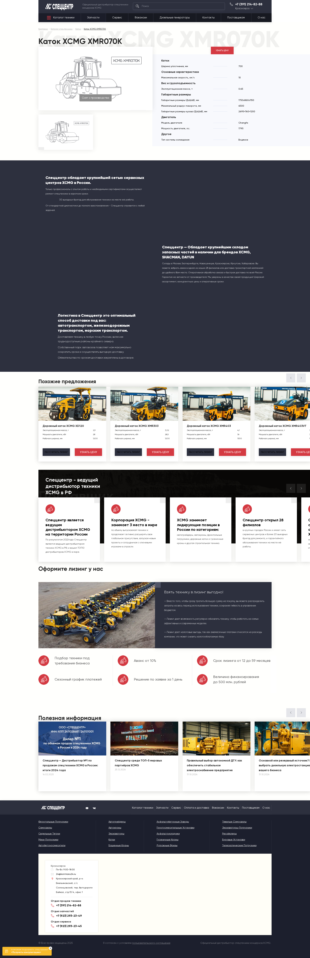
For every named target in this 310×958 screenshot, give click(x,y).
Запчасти (93, 17)
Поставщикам (236, 17)
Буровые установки (233, 839)
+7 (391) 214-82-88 (248, 4)
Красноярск (242, 8)
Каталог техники (63, 17)
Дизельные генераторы (175, 17)
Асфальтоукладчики (168, 833)
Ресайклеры (229, 833)
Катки (111, 839)
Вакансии (141, 17)
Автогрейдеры (117, 821)
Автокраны (114, 827)
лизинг (56, 452)
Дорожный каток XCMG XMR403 (209, 426)
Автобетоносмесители (51, 845)
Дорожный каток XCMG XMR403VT (282, 426)
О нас (261, 17)
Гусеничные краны (167, 839)
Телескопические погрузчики (239, 845)
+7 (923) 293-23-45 (69, 926)
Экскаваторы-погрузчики (237, 827)
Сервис (117, 17)
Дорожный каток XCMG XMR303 (137, 426)
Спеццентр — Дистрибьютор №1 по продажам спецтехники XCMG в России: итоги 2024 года (70, 765)
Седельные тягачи (49, 833)
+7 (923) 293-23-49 (69, 915)
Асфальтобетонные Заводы (173, 821)
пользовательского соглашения (151, 943)
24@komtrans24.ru (66, 874)
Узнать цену (222, 50)
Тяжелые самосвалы (234, 821)
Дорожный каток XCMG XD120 (63, 426)
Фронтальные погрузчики (53, 821)
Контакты (208, 17)
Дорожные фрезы (167, 845)
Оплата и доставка (196, 807)
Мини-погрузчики (48, 839)
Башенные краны (118, 845)
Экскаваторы (116, 833)
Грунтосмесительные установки (175, 827)
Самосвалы (45, 827)
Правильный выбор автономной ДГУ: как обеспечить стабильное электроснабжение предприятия (214, 765)
